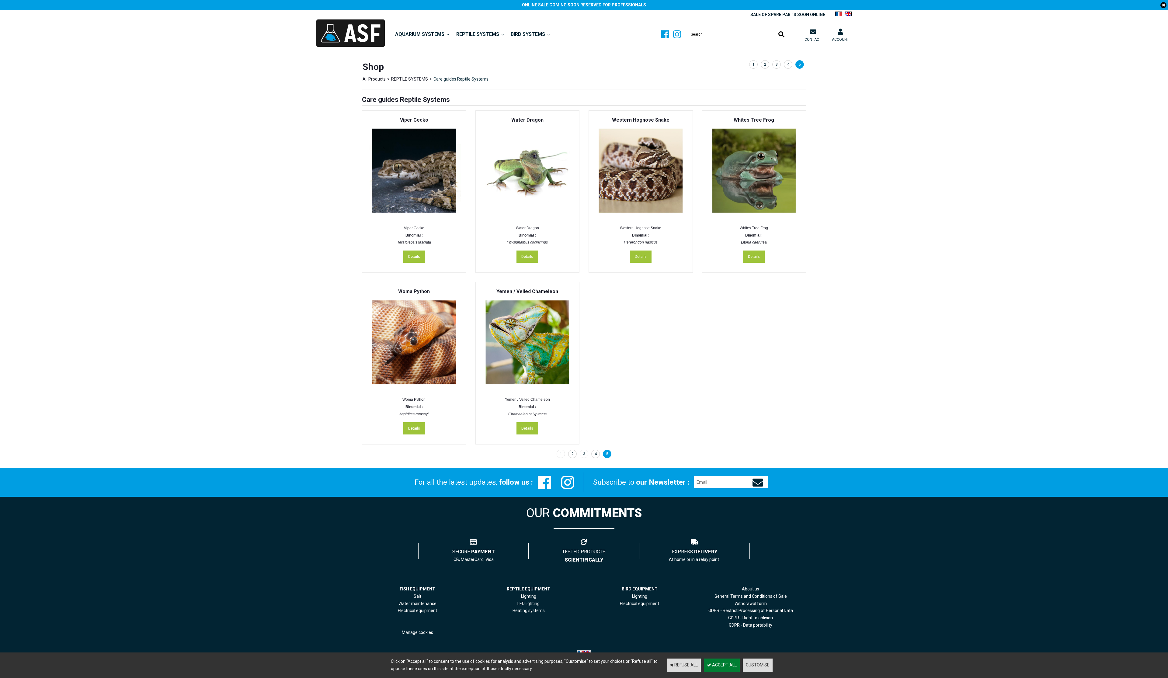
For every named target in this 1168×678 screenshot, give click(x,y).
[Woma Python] (414, 387)
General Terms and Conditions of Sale (750, 596)
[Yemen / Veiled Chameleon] (527, 387)
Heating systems (529, 610)
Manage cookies (417, 632)
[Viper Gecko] (414, 215)
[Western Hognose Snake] (640, 215)
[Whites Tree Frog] (754, 215)
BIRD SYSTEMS (528, 34)
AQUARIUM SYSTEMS (419, 34)
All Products (374, 79)
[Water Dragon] (527, 215)
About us (750, 588)
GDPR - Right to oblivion (750, 617)
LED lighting (528, 603)
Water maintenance (417, 603)
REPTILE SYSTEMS (477, 34)
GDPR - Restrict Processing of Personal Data (750, 610)
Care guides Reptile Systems (460, 79)
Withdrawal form (751, 603)
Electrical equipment (639, 603)
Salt (417, 596)
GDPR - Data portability (750, 625)
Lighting (528, 596)
